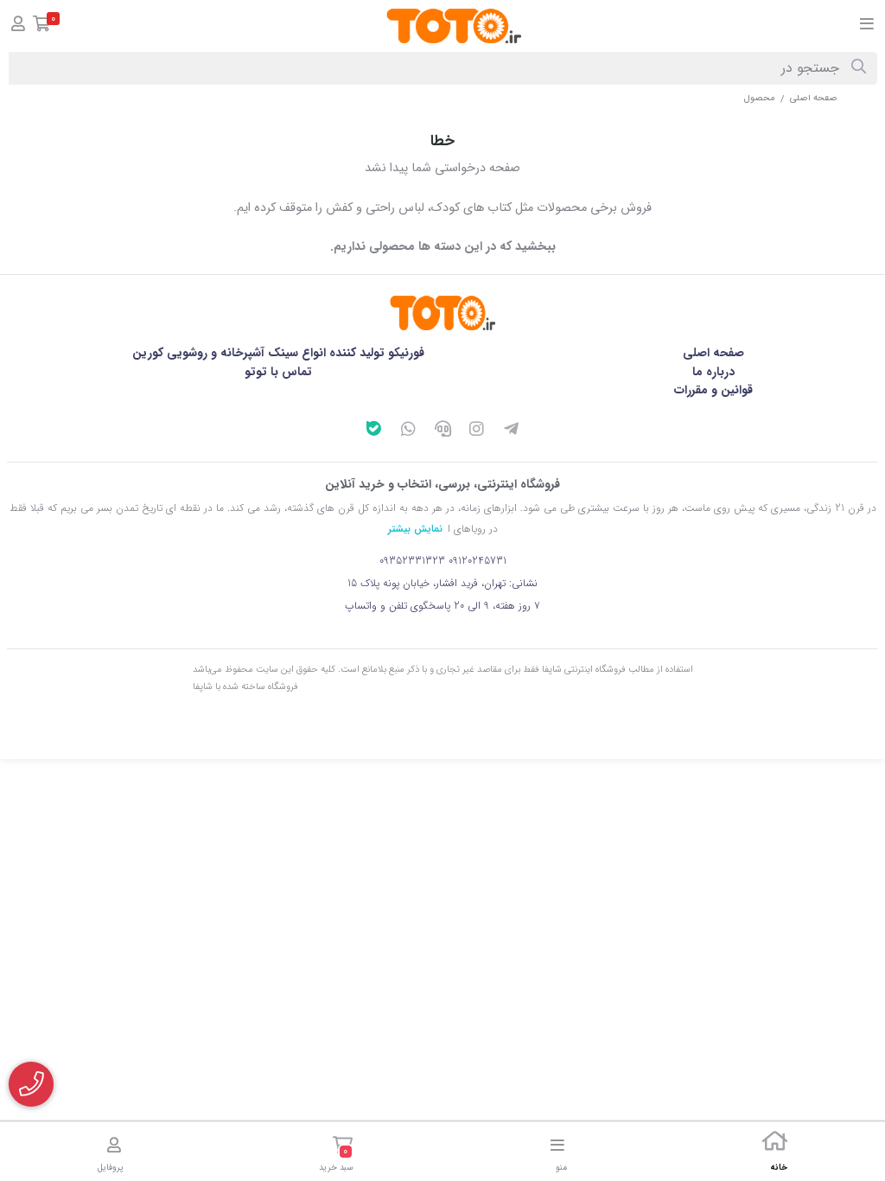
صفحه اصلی (813, 98)
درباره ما (713, 371)
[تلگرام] (511, 431)
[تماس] (31, 1084)
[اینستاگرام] (477, 431)
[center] (858, 68)
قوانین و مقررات (713, 389)
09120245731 (477, 560)
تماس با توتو (278, 371)
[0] (42, 26)
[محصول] (442, 313)
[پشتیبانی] (442, 431)
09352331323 (412, 560)
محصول (759, 98)
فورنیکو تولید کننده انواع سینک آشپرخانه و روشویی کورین (278, 352)
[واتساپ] (408, 431)
